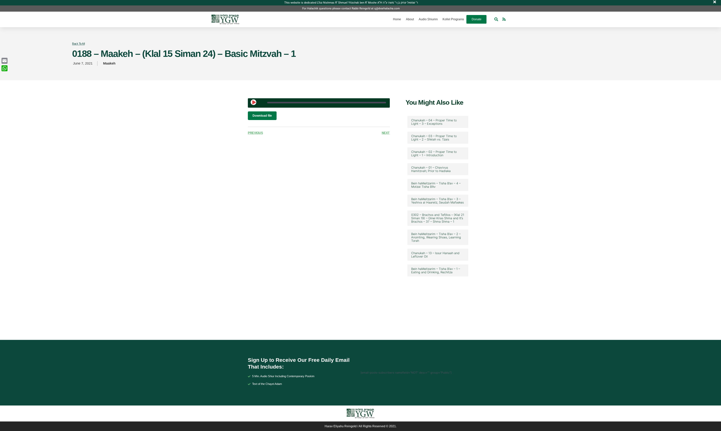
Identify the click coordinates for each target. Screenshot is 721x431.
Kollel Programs (453, 19)
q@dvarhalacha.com (387, 8)
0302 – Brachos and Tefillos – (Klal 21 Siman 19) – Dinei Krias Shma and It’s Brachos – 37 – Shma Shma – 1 (437, 218)
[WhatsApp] (4, 68)
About (410, 19)
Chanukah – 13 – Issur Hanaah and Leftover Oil (435, 254)
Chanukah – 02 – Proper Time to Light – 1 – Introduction (434, 153)
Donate (476, 19)
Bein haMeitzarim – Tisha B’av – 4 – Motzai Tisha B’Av (436, 185)
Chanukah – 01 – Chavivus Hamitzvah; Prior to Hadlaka (431, 169)
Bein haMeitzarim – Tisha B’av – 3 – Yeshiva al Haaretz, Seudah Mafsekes (437, 200)
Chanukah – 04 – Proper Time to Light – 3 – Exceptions (434, 122)
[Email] (4, 61)
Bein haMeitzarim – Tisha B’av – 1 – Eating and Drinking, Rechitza (435, 270)
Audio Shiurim (428, 19)
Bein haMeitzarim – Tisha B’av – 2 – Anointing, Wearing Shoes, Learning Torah (436, 237)
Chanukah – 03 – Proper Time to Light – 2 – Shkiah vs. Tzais (434, 137)
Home (397, 19)
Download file (262, 115)
